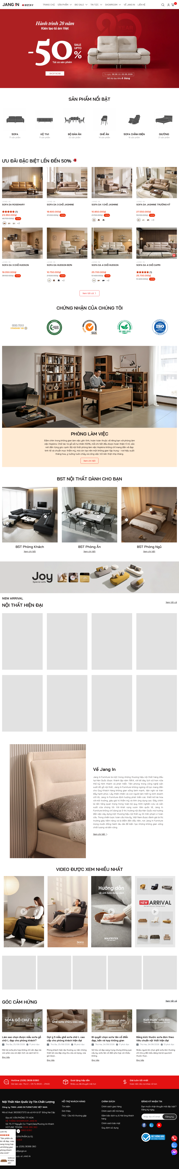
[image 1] (89, 577)
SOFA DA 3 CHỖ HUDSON (15, 265)
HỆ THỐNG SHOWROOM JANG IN (21, 1121)
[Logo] (19, 327)
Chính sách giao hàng (112, 1106)
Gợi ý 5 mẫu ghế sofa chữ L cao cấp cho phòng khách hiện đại (66, 1038)
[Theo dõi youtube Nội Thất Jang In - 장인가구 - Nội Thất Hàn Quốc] (159, 1125)
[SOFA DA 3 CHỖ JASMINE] (67, 182)
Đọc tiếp (6, 1057)
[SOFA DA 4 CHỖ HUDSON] (112, 243)
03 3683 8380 (25, 1130)
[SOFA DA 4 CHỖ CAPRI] (156, 243)
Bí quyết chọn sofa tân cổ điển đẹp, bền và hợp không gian (110, 1038)
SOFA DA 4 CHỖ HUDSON (105, 265)
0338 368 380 (30, 1127)
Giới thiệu (66, 1111)
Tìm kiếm (66, 1106)
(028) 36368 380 (27, 1146)
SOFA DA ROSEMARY (13, 204)
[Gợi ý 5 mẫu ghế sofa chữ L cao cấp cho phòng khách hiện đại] (67, 1020)
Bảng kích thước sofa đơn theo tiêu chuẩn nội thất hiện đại (155, 1038)
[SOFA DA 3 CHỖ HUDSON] (22, 243)
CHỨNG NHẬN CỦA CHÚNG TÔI (89, 308)
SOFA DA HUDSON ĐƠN (59, 265)
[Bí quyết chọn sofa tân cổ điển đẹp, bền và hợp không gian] (112, 1020)
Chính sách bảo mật (111, 1123)
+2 (18, 223)
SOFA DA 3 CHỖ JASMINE (60, 204)
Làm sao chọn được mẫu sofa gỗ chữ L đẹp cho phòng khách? (21, 1038)
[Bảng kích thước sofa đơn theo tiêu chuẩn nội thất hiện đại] (156, 1020)
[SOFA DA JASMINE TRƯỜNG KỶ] (156, 182)
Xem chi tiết (89, 460)
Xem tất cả (88, 293)
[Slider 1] (89, 48)
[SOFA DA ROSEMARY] (22, 182)
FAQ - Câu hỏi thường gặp (74, 1115)
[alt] (160, 327)
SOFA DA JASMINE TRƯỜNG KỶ (153, 204)
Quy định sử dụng (110, 1127)
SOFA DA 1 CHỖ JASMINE (105, 204)
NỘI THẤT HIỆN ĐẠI (22, 602)
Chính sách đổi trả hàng (113, 1111)
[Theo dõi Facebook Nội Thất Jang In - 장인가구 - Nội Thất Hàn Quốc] (144, 1125)
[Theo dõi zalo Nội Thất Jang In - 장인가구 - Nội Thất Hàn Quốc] (151, 1125)
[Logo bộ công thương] (153, 1137)
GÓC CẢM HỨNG (19, 1002)
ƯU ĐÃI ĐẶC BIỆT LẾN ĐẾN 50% (36, 161)
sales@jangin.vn (19, 1151)
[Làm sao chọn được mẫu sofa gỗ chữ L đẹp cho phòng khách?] (22, 1020)
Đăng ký (169, 1116)
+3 (153, 219)
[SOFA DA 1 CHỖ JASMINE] (112, 182)
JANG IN (26, 1156)
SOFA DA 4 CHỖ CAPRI (148, 265)
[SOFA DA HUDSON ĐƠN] (67, 243)
